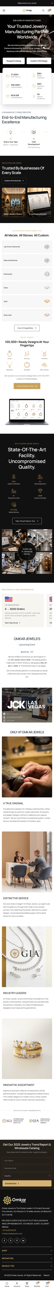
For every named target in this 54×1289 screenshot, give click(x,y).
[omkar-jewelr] (27, 10)
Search (47, 1275)
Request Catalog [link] (14, 61)
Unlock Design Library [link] (25, 386)
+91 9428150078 (9, 1230)
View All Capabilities (25, 328)
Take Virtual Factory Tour (25, 521)
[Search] (43, 10)
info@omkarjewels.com (12, 1233)
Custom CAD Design (38, 61)
